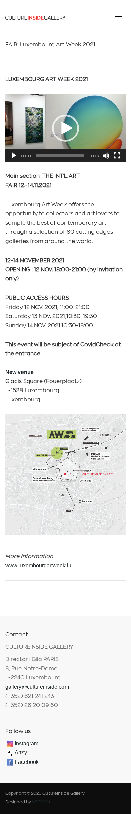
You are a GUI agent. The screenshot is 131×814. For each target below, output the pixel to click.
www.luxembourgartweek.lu (38, 565)
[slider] (60, 155)
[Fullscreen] (117, 155)
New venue (19, 372)
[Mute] (106, 155)
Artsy (20, 752)
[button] (65, 128)
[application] (65, 128)
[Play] (14, 155)
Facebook (27, 762)
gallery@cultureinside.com (37, 687)
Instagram (26, 743)
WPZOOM (41, 802)
